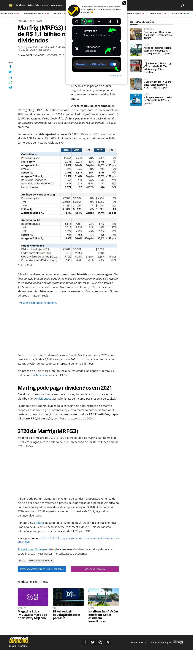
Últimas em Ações (142, 22)
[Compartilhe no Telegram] (10, 87)
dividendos (44, 398)
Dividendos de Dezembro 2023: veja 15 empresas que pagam (158, 35)
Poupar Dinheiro (26, 21)
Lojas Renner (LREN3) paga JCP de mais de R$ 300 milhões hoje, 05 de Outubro (158, 68)
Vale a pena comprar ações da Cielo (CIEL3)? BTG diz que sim (158, 100)
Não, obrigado (115, 75)
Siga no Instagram (100, 642)
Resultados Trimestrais (40, 560)
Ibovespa (41, 375)
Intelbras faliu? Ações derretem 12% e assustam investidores (103, 616)
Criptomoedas (41, 5)
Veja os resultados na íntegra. (38, 303)
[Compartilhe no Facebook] (10, 66)
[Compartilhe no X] (10, 72)
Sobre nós (23, 645)
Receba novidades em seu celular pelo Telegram (42, 569)
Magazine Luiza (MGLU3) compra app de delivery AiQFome (32, 615)
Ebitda (40, 522)
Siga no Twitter (93, 642)
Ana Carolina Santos (32, 55)
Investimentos (56, 5)
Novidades (21, 5)
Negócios (22, 608)
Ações (30, 5)
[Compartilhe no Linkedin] (10, 77)
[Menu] (11, 5)
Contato (12, 645)
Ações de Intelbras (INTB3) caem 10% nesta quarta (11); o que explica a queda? (158, 50)
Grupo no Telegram (108, 642)
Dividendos (148, 29)
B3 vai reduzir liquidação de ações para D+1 (66, 615)
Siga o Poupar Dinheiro (31, 549)
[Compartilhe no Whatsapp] (10, 82)
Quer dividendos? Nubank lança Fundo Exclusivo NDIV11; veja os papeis (157, 84)
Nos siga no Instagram (95, 569)
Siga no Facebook (85, 642)
